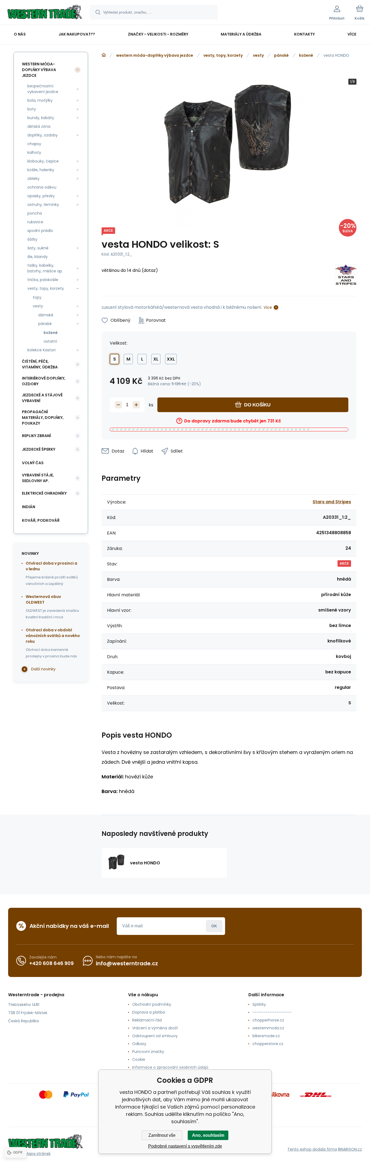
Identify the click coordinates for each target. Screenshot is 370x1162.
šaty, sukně (37, 248)
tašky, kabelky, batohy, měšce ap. (45, 268)
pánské (281, 55)
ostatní (50, 341)
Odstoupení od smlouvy (155, 1036)
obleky (33, 178)
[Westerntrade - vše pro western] (104, 55)
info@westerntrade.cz (127, 963)
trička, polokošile (42, 279)
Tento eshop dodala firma (312, 1149)
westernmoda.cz (268, 1028)
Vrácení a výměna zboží (155, 1028)
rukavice (35, 222)
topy (37, 297)
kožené (306, 55)
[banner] (44, 13)
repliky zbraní (36, 435)
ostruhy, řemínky (43, 204)
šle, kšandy (37, 256)
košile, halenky (40, 170)
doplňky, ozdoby (42, 135)
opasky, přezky (41, 196)
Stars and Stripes (332, 502)
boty (31, 109)
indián (28, 507)
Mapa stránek (38, 1153)
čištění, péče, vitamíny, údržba (40, 364)
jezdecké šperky (38, 449)
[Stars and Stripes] (345, 275)
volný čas (33, 463)
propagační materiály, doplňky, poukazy (43, 417)
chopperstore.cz (267, 1043)
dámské (45, 315)
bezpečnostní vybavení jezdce (42, 88)
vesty (258, 55)
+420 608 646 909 (51, 963)
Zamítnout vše (162, 1135)
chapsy (34, 144)
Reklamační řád (147, 1020)
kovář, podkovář (41, 520)
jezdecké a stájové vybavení (42, 397)
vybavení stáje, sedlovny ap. (38, 477)
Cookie (138, 1059)
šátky (32, 239)
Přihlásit (214, 926)
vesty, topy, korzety (223, 55)
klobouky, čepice (43, 161)
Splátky (259, 1004)
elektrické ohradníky (44, 493)
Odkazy (139, 1043)
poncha (34, 213)
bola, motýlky (40, 100)
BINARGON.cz (350, 1149)
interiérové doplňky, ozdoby (44, 381)
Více (268, 307)
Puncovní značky (148, 1051)
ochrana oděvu (41, 187)
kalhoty (34, 152)
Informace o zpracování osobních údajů (170, 1067)
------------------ (271, 1012)
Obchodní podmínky (151, 1004)
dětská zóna (38, 126)
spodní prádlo (40, 230)
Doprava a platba (148, 1012)
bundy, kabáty (40, 117)
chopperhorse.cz (268, 1020)
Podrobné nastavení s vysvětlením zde (185, 1146)
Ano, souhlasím (208, 1135)
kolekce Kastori (41, 350)
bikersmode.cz (266, 1036)
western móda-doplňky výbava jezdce (154, 55)
